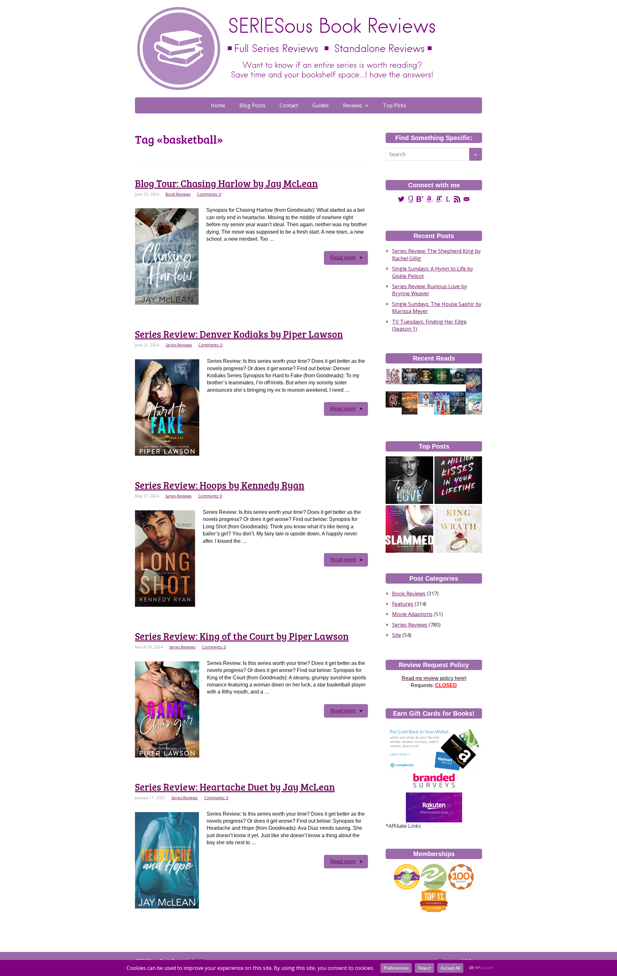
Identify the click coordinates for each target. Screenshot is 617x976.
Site (396, 635)
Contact (289, 105)
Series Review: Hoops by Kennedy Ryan (219, 485)
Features (402, 603)
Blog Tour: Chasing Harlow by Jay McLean (226, 183)
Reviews (352, 105)
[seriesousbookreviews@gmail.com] (466, 198)
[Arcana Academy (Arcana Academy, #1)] (426, 375)
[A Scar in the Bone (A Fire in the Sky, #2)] (474, 379)
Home (218, 105)
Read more (343, 257)
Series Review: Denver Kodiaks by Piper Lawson (239, 333)
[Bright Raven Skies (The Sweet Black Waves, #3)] (409, 403)
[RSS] (457, 198)
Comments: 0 (209, 194)
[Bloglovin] (420, 198)
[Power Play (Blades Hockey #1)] (394, 376)
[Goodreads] (411, 198)
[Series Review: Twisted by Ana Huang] (409, 480)
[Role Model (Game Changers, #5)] (442, 403)
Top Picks (394, 105)
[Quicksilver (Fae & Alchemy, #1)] (458, 376)
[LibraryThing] (448, 198)
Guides (320, 105)
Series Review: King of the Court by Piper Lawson (242, 636)
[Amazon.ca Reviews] (438, 198)
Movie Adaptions (412, 614)
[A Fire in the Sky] (394, 399)
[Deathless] (442, 376)
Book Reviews (178, 194)
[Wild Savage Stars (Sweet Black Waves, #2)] (458, 403)
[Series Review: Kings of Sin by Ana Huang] (458, 529)
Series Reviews (178, 345)
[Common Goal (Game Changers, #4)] (474, 403)
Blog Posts (252, 105)
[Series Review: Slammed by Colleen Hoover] (409, 529)
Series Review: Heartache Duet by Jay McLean (235, 786)
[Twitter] (401, 198)
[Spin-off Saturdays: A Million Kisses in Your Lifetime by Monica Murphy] (458, 480)
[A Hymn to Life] (426, 399)
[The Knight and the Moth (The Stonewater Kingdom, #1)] (410, 376)
